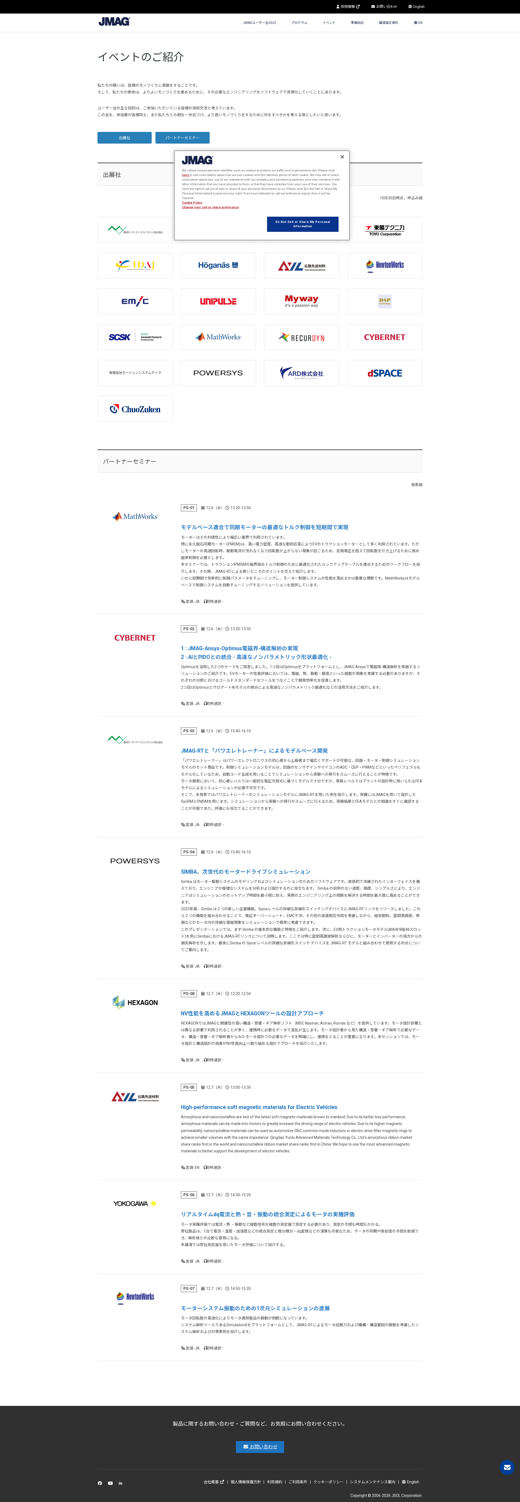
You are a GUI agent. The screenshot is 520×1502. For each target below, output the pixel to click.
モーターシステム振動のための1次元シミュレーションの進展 (255, 1308)
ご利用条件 (297, 1482)
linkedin (122, 1484)
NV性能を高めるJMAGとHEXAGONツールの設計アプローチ (252, 1013)
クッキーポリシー (328, 1482)
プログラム (299, 23)
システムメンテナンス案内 (372, 1482)
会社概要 (212, 1482)
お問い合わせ (386, 7)
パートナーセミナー (182, 138)
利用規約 (274, 1482)
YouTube (111, 1484)
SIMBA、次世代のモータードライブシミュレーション (246, 872)
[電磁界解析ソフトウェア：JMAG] (114, 21)
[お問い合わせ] (507, 1467)
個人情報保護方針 (246, 1482)
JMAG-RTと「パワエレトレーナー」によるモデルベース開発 (254, 751)
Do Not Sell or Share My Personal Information (302, 224)
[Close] (342, 157)
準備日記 (357, 23)
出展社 (124, 138)
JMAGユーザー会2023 (259, 23)
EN (420, 23)
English (418, 7)
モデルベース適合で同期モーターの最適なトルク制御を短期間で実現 (265, 527)
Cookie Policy (192, 202)
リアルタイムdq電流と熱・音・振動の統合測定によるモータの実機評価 (268, 1214)
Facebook (101, 1484)
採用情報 (348, 7)
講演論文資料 (388, 23)
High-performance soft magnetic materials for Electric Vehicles (259, 1107)
